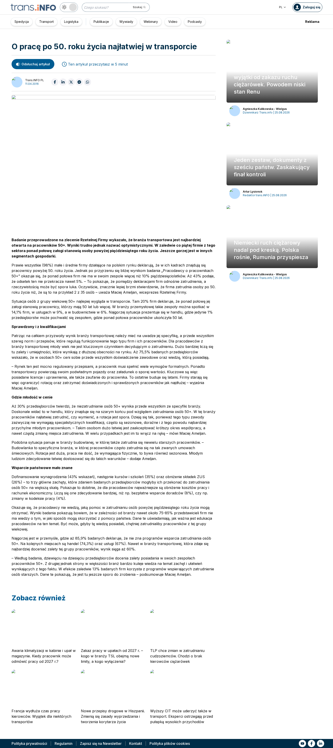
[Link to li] (320, 743)
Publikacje (101, 22)
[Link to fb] (311, 743)
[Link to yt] (302, 743)
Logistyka (71, 22)
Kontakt (135, 743)
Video (172, 22)
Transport (46, 22)
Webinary (151, 22)
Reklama (312, 22)
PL (280, 7)
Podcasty (195, 22)
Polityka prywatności (29, 743)
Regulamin (63, 743)
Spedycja (21, 22)
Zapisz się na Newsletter (101, 743)
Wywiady (126, 22)
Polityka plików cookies (170, 743)
